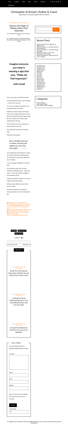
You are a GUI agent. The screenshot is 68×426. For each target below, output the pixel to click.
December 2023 (41, 65)
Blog (24, 1)
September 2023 (41, 70)
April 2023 (39, 76)
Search (56, 29)
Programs (43, 1)
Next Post (25, 355)
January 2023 (40, 81)
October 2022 (40, 85)
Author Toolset (19, 343)
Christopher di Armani (14, 33)
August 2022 (40, 88)
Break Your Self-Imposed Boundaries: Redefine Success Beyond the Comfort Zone (19, 384)
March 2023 (40, 78)
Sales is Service (22, 341)
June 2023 (39, 74)
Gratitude (13, 341)
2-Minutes (16, 1)
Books (29, 1)
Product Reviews (41, 102)
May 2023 (39, 75)
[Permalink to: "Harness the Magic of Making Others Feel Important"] (19, 44)
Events (35, 1)
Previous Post (13, 355)
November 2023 (41, 67)
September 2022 (41, 86)
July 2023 (39, 72)
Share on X (24, 148)
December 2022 (41, 82)
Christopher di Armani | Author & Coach (34, 12)
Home (9, 1)
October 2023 (40, 68)
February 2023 (40, 79)
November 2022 (41, 83)
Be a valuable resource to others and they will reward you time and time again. (18, 144)
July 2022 (39, 89)
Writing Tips (11, 5)
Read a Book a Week (42, 104)
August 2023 (40, 71)
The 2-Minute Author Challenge (18, 22)
